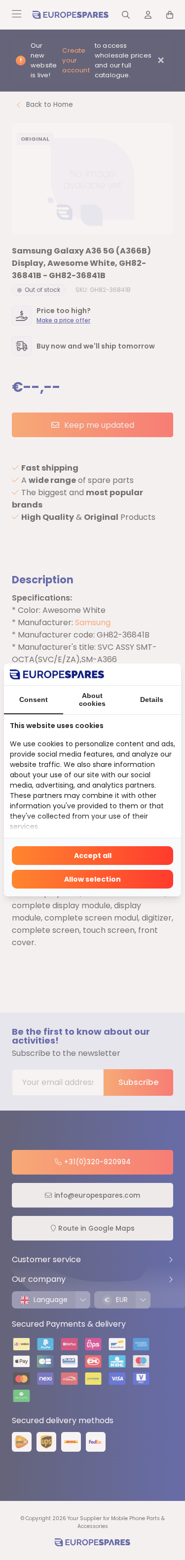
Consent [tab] (33, 699)
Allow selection (92, 879)
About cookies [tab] (92, 699)
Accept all (92, 855)
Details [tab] (151, 699)
